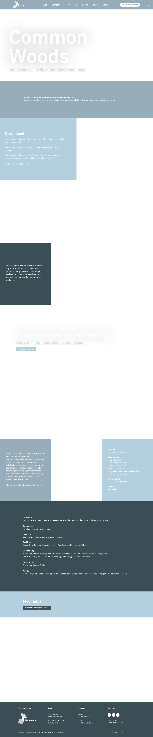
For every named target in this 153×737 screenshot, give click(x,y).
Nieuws (85, 5)
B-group (94, 691)
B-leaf (109, 685)
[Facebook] (118, 715)
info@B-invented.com (85, 723)
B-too (95, 685)
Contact (106, 5)
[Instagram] (113, 715)
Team (95, 5)
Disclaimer (21, 732)
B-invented (48, 685)
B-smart (65, 685)
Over (45, 5)
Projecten (72, 5)
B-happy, (82, 685)
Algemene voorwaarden (33, 732)
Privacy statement (47, 732)
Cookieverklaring (59, 732)
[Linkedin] (109, 715)
